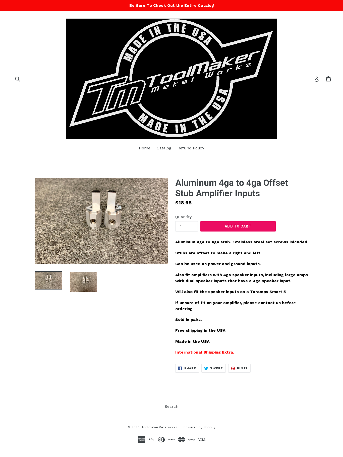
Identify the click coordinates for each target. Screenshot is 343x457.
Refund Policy (191, 148)
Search (171, 406)
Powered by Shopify (199, 427)
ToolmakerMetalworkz (159, 427)
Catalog (164, 148)
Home (144, 148)
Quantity (183, 216)
